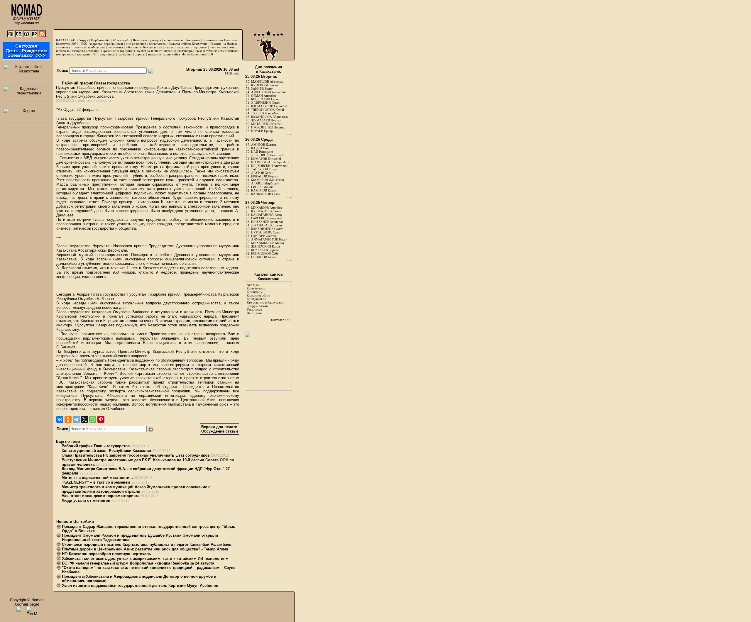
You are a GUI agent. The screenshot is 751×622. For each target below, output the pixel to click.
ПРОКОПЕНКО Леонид (268, 127)
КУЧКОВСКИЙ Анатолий (269, 165)
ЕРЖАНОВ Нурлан (264, 176)
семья (169, 47)
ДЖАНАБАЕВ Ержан (266, 225)
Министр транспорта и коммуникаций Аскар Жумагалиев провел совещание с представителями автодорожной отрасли (136, 489)
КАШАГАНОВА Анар (266, 214)
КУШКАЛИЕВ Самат (266, 211)
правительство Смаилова (220, 40)
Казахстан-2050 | (68, 43)
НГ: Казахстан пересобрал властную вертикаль (106, 554)
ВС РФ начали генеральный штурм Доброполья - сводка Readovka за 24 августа (138, 563)
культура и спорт (149, 50)
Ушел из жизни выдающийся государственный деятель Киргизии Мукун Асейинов (140, 585)
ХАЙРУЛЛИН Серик (265, 102)
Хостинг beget (26, 604)
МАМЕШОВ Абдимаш (267, 81)
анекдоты (154, 54)
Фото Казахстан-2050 (197, 54)
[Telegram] (76, 419)
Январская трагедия (147, 40)
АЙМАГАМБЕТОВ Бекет (269, 239)
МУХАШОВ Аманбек (266, 207)
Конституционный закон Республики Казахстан (106, 450)
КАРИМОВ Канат (263, 190)
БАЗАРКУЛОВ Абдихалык (269, 116)
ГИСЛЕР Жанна (262, 187)
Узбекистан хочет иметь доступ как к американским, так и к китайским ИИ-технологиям (145, 558)
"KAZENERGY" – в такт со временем (96, 482)
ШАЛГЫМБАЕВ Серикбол (270, 162)
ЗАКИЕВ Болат (262, 88)
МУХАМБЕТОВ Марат (267, 243)
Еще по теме (68, 441)
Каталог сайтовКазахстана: (268, 276)
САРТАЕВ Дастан (263, 236)
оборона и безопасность (144, 47)
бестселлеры (157, 43)
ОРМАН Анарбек (263, 95)
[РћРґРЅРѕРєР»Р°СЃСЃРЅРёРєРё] (68, 419)
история (170, 50)
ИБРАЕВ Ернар (262, 131)
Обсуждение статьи (219, 431)
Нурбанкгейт (100, 40)
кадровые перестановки (106, 43)
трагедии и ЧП (87, 54)
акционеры (107, 54)
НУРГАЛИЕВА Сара (265, 232)
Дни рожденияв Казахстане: (268, 69)
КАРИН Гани (260, 148)
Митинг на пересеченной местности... (97, 477)
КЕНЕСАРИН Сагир (265, 99)
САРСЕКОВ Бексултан (267, 218)
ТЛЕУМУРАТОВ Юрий (267, 109)
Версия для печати (219, 427)
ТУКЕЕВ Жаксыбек (265, 113)
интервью (63, 50)
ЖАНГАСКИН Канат (265, 246)
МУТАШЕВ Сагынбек (266, 124)
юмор (233, 47)
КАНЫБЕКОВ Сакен (265, 194)
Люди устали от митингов (86, 500)
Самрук (82, 40)
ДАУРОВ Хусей (262, 172)
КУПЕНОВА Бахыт (264, 85)
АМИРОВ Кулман (263, 144)
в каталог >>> (280, 319)
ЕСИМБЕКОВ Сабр (265, 253)
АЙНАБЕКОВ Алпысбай (268, 92)
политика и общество (89, 47)
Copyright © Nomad (26, 600)
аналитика (63, 47)
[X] (84, 419)
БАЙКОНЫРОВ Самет (267, 229)
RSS (84, 43)
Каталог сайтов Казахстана (188, 43)
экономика (115, 47)
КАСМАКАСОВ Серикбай (269, 106)
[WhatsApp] (92, 419)
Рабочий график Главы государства (95, 83)
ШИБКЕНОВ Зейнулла (267, 221)
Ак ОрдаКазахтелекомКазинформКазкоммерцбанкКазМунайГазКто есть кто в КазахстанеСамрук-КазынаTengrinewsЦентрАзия (265, 299)
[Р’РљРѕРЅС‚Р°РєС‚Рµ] (59, 419)
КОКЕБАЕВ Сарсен (265, 250)
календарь (185, 50)
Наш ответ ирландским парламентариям (100, 496)
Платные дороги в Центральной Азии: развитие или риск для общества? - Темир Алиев (145, 549)
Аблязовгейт (121, 40)
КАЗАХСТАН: (66, 40)
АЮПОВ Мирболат (265, 183)
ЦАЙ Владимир (262, 151)
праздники (125, 54)
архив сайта (171, 54)
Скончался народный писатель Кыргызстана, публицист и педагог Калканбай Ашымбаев (146, 544)
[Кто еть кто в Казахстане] (268, 389)
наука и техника (206, 50)
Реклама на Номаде (224, 43)
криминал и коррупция (119, 50)
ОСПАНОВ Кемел (263, 257)
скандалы (78, 50)
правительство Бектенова (181, 40)
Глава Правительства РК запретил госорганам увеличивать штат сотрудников (136, 455)
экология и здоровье (192, 47)
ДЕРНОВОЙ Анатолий (267, 155)
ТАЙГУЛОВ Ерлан (264, 169)
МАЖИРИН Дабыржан (267, 180)
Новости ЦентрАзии (75, 521)
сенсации (93, 50)
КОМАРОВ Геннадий (266, 158)
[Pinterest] (100, 419)
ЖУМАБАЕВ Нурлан (266, 120)
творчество (218, 47)
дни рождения (136, 43)
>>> (288, 134)
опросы (140, 54)
